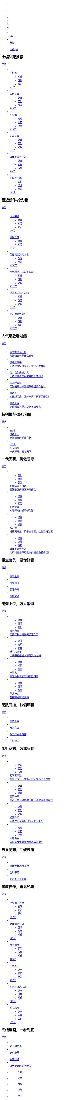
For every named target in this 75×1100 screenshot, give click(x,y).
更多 (4, 64)
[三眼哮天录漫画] (41, 6)
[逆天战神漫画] (41, 9)
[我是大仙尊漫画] (41, 3)
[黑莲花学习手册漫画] (41, 12)
